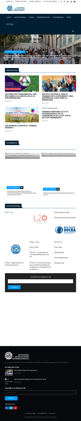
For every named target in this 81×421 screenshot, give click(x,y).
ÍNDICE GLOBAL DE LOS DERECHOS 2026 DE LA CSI (58, 194)
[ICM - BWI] (40, 247)
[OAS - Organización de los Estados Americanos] (16, 264)
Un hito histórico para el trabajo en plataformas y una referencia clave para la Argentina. (57, 97)
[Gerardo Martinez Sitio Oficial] (65, 217)
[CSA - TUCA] (40, 242)
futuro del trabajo (50, 1)
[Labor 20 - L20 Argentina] (40, 219)
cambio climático (35, 1)
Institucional (31, 413)
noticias (10, 24)
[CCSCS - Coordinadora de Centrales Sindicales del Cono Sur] (40, 254)
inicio (9, 17)
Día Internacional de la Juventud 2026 (30, 379)
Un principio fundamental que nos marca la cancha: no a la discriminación (21, 96)
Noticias (52, 413)
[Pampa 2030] (65, 263)
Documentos (42, 413)
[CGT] (16, 249)
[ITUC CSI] (65, 242)
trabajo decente (21, 1)
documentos (58, 17)
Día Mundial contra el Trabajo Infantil (21, 126)
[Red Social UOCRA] (65, 230)
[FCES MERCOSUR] (65, 258)
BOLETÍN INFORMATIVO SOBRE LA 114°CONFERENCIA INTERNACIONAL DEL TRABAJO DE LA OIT (21, 193)
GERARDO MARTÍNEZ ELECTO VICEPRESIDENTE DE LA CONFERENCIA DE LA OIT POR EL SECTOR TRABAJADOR (56, 114)
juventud (9, 1)
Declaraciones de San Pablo (15, 52)
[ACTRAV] (65, 247)
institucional (20, 17)
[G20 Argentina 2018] (65, 212)
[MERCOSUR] (65, 252)
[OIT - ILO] (16, 212)
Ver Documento (13, 187)
